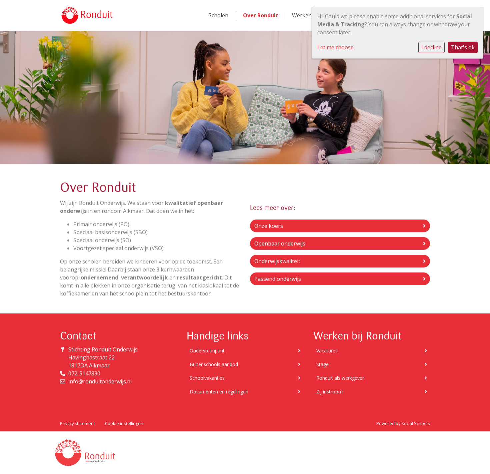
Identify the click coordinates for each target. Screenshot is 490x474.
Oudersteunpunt (207, 350)
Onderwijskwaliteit (277, 261)
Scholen (218, 15)
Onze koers (268, 226)
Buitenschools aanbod (214, 364)
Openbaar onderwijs (279, 243)
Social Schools (415, 423)
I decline (431, 47)
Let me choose (335, 47)
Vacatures (327, 350)
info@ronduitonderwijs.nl (100, 381)
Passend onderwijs (277, 278)
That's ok (463, 47)
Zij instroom (329, 391)
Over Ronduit (260, 15)
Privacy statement (77, 423)
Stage (322, 364)
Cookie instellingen (124, 423)
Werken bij (305, 15)
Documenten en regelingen (219, 391)
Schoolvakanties (207, 378)
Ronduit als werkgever (340, 378)
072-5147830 (84, 373)
